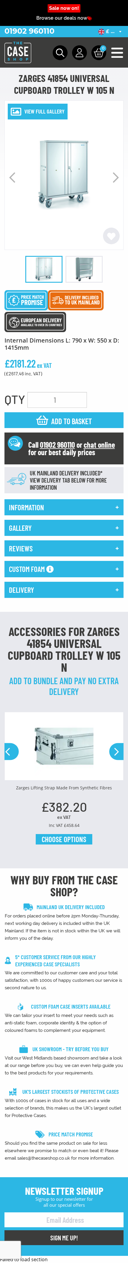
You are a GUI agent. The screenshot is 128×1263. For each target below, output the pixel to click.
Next (116, 177)
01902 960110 (29, 31)
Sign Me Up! (64, 1238)
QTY (14, 399)
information (26, 507)
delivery (21, 589)
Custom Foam (27, 568)
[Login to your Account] (79, 52)
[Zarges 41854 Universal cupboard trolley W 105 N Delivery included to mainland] (76, 299)
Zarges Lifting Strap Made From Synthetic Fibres (64, 788)
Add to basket (71, 421)
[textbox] (111, 31)
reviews (21, 548)
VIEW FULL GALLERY (44, 111)
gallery (20, 527)
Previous (12, 177)
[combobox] (111, 31)
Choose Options (64, 839)
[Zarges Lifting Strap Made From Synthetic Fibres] (64, 748)
